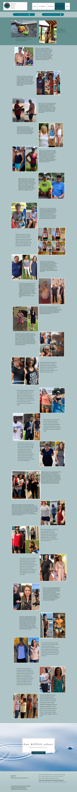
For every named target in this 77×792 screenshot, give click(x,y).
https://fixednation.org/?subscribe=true (51, 780)
